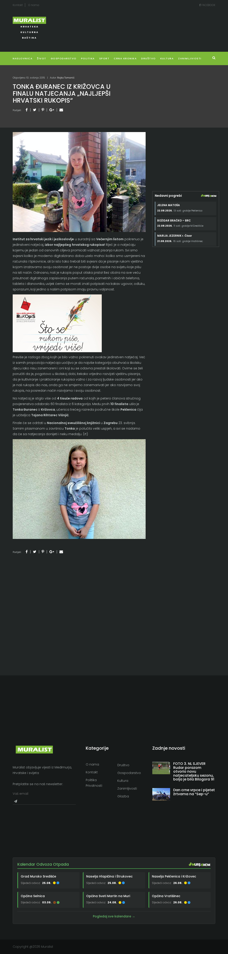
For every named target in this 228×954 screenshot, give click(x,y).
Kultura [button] (167, 58)
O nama (33, 5)
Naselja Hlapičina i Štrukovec (109, 876)
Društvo (148, 58)
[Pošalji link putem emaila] (61, 109)
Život (41, 58)
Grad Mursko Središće (38, 876)
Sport (104, 58)
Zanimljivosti (190, 58)
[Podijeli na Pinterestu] (43, 109)
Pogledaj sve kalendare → (114, 916)
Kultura (122, 780)
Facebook (208, 5)
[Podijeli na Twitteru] (34, 109)
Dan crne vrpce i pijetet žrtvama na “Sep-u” (194, 792)
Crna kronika (125, 58)
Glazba (123, 796)
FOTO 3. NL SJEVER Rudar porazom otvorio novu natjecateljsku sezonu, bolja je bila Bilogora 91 (193, 771)
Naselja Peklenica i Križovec (174, 876)
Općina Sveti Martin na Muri (108, 896)
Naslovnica (23, 58)
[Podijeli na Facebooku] (27, 109)
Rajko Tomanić (66, 77)
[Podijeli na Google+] (51, 109)
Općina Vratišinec (166, 896)
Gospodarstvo (64, 58)
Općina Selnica (33, 896)
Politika (88, 58)
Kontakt (18, 5)
